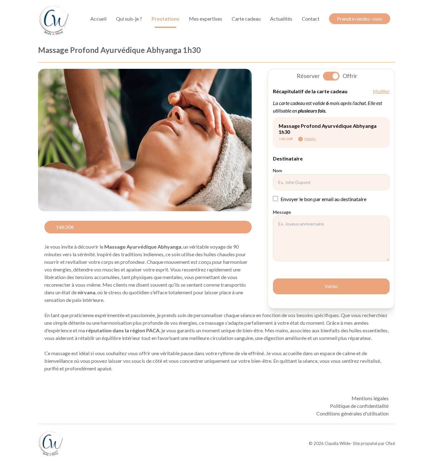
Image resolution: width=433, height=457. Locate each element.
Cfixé (390, 443)
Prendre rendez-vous (359, 19)
